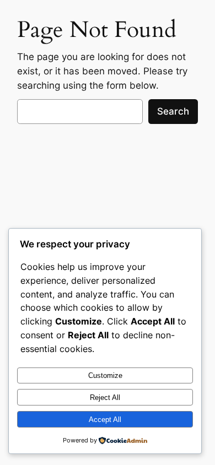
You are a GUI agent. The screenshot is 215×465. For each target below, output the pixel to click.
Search (173, 111)
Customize (105, 375)
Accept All (105, 419)
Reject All (105, 397)
